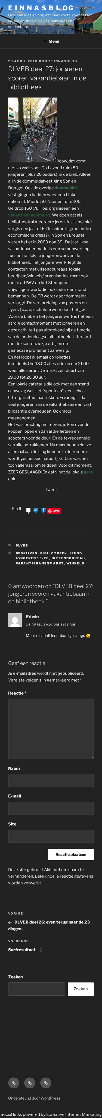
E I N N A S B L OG (41, 8)
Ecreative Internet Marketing (74, 1114)
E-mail (14, 796)
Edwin (32, 616)
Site (12, 824)
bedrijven (27, 553)
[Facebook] (43, 510)
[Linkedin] (36, 510)
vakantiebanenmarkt (40, 563)
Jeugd (76, 553)
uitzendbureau (68, 558)
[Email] (28, 510)
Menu (54, 41)
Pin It (16, 508)
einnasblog (64, 61)
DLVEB (22, 545)
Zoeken (15, 977)
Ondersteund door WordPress (34, 1098)
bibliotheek (53, 553)
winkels (75, 563)
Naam (14, 768)
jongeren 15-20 (32, 558)
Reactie (17, 693)
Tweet (51, 489)
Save (56, 511)
